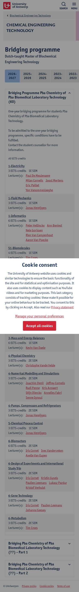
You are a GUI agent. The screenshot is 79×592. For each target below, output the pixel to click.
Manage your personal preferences (39, 316)
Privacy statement (62, 307)
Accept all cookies (39, 326)
